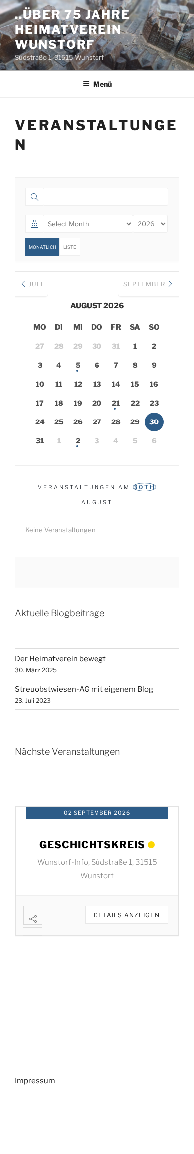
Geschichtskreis (92, 845)
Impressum (35, 1080)
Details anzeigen (127, 915)
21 (116, 403)
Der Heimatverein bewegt (60, 658)
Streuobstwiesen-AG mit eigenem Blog (84, 689)
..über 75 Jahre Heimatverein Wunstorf (72, 29)
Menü (102, 84)
